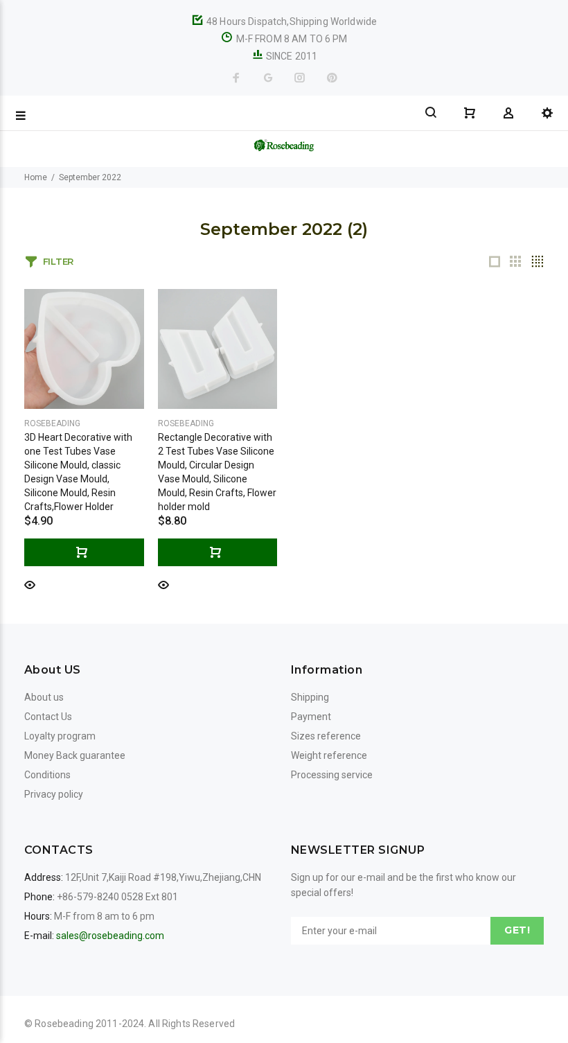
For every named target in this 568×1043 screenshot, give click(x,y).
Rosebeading (52, 423)
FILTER (58, 261)
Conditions (47, 774)
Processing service (332, 774)
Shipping (310, 697)
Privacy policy (53, 794)
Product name (116, 987)
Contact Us (48, 716)
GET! (517, 930)
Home (35, 177)
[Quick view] (30, 584)
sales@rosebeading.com (110, 935)
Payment (311, 716)
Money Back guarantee (74, 755)
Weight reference (329, 755)
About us (44, 697)
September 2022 (90, 177)
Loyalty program (60, 736)
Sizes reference (326, 736)
